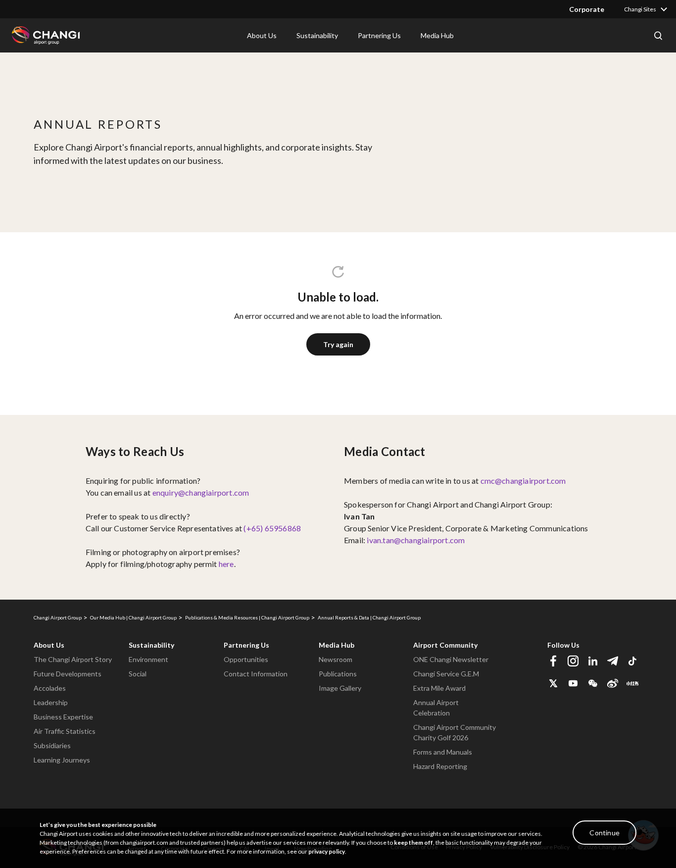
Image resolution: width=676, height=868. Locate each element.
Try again (338, 344)
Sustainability (151, 645)
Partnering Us (246, 645)
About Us (49, 645)
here (226, 563)
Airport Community (445, 645)
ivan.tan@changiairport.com (416, 540)
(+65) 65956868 (272, 528)
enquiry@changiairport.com (200, 492)
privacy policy (326, 851)
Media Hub (336, 645)
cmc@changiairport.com (523, 480)
